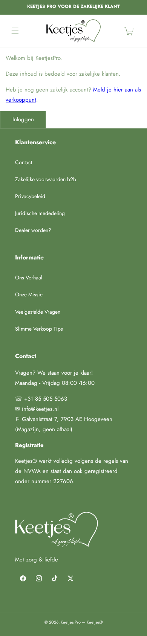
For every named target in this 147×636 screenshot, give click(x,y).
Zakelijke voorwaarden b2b (45, 179)
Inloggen (23, 119)
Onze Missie (29, 294)
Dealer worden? (33, 230)
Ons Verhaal (28, 277)
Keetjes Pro (71, 622)
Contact (23, 162)
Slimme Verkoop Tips (39, 328)
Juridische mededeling (40, 213)
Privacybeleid (30, 196)
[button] (15, 31)
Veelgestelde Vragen (37, 312)
